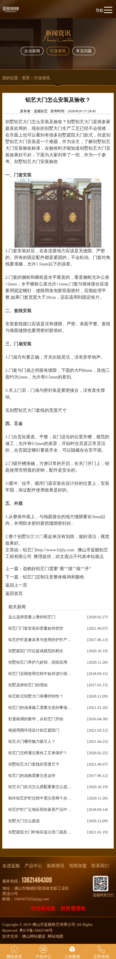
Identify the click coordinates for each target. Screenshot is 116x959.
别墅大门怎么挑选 (24, 821)
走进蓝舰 (11, 865)
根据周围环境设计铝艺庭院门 (33, 730)
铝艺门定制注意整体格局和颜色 (53, 576)
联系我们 (100, 865)
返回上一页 (16, 585)
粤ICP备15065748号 (36, 930)
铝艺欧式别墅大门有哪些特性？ (35, 696)
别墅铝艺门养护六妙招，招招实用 (37, 662)
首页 (26, 78)
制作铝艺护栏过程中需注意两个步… (39, 798)
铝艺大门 (35, 536)
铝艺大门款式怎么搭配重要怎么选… (39, 787)
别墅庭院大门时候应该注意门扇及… (39, 832)
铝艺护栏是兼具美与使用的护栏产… (39, 640)
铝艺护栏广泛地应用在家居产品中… (39, 809)
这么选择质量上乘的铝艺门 (31, 617)
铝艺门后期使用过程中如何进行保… (39, 673)
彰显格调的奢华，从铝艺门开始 (35, 719)
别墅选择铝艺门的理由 (28, 685)
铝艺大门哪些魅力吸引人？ (31, 741)
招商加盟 (78, 865)
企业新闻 (32, 51)
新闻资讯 (55, 865)
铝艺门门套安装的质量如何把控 (35, 628)
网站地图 (55, 936)
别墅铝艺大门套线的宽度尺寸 (33, 764)
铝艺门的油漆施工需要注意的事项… (39, 707)
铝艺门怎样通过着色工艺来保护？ (37, 753)
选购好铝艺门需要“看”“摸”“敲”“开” (57, 568)
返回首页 (14, 593)
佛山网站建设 (33, 936)
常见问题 (84, 51)
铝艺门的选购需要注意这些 (31, 775)
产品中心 (33, 865)
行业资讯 (58, 51)
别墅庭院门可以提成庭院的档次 (35, 651)
